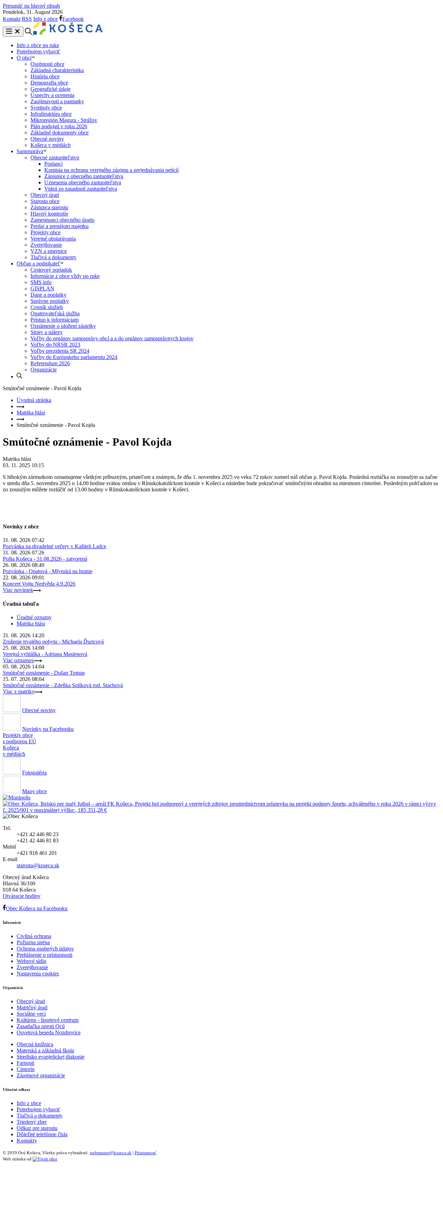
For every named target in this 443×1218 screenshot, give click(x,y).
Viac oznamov (18, 660)
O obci (24, 58)
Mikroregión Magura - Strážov (63, 120)
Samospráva (30, 151)
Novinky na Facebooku (48, 729)
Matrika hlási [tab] (31, 623)
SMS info (41, 282)
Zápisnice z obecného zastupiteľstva (83, 176)
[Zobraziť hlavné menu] (13, 32)
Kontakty (27, 1140)
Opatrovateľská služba (55, 313)
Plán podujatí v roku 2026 (58, 126)
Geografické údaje (50, 89)
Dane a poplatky (48, 295)
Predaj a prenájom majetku (59, 226)
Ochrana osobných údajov (45, 949)
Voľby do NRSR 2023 (55, 345)
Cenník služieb (46, 307)
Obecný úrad (44, 195)
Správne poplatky (49, 301)
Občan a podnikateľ (38, 263)
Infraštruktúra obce (51, 114)
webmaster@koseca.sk (111, 1152)
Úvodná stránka (34, 400)
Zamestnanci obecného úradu (62, 220)
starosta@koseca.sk (38, 865)
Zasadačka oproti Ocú (41, 1026)
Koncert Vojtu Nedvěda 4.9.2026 (39, 584)
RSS (27, 19)
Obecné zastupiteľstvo (54, 157)
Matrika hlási (31, 412)
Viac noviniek (18, 590)
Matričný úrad (32, 1007)
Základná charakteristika (57, 70)
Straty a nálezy (46, 332)
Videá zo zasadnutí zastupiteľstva (80, 189)
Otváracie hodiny (21, 896)
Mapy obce (34, 791)
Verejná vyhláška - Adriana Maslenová (45, 654)
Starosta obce (45, 201)
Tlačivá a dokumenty (53, 257)
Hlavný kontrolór (49, 214)
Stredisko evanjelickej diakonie (50, 1057)
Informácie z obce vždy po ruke (65, 276)
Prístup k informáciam (54, 320)
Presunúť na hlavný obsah (31, 6)
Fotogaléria (34, 773)
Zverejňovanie (46, 245)
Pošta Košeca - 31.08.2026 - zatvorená (45, 559)
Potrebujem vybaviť (38, 51)
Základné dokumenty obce (59, 132)
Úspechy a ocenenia (52, 95)
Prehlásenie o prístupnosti (44, 955)
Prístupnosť (145, 1152)
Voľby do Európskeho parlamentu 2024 (73, 357)
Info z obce (45, 19)
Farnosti (25, 1063)
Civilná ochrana (34, 936)
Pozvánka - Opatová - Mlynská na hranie (47, 571)
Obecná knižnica (35, 1044)
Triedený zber (32, 1122)
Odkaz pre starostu (37, 1128)
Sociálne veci (31, 1014)
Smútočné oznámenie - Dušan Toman (44, 673)
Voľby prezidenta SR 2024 (59, 351)
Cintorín (26, 1069)
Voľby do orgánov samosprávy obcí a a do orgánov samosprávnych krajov (111, 338)
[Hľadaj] (19, 376)
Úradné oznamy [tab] (34, 617)
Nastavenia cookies (38, 973)
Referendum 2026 (50, 363)
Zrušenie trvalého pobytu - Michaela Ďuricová (53, 642)
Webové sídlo (31, 961)
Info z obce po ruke (38, 45)
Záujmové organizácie (41, 1075)
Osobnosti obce (47, 64)
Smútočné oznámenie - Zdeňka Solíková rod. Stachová (63, 685)
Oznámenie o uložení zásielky (63, 326)
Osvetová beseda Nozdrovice (49, 1032)
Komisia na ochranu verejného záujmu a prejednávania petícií (111, 170)
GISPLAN (42, 288)
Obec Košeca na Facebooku (36, 908)
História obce (45, 76)
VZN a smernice (48, 251)
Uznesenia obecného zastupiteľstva (82, 182)
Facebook (73, 19)
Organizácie (43, 370)
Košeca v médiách (50, 145)
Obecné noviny (47, 139)
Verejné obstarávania (53, 239)
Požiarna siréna (33, 942)
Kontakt (11, 19)
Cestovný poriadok (51, 270)
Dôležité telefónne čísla (42, 1134)
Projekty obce (45, 232)
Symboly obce (46, 108)
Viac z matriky (19, 691)
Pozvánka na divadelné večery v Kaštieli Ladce (54, 546)
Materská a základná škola (45, 1050)
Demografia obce (49, 83)
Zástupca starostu (49, 207)
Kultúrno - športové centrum (48, 1020)
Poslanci (53, 164)
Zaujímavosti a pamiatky (57, 101)
